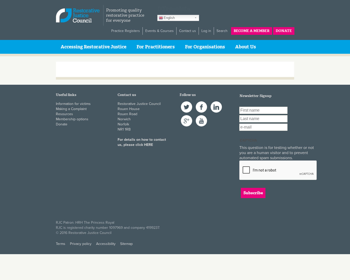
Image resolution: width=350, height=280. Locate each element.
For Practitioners (156, 47)
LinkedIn (216, 104)
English (169, 18)
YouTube (201, 117)
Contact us (187, 31)
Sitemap (126, 244)
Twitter (186, 104)
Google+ (186, 117)
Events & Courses (159, 31)
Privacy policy (80, 244)
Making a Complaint (71, 109)
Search (222, 31)
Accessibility (106, 244)
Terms (60, 244)
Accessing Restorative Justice (93, 47)
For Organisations (205, 47)
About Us (245, 47)
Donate (284, 30)
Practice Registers (125, 31)
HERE (148, 145)
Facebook (201, 104)
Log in (206, 31)
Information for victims (73, 104)
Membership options (72, 119)
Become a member (252, 30)
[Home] (79, 15)
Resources (64, 114)
